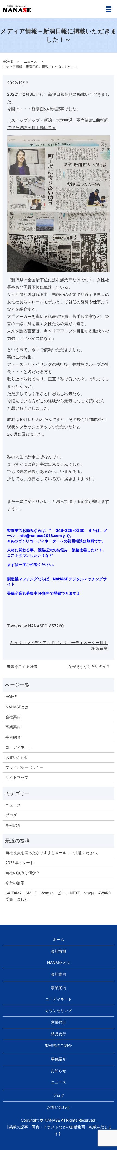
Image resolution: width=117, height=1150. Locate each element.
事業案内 (13, 726)
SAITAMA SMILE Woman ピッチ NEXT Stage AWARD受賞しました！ (58, 896)
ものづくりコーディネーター (73, 642)
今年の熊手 (14, 883)
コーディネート (18, 747)
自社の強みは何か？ (22, 872)
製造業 (102, 648)
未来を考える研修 (22, 666)
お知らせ (58, 1070)
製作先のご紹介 (58, 1045)
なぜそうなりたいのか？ (89, 666)
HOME (8, 62)
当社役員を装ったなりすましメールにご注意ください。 (53, 852)
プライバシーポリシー (24, 767)
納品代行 (58, 1034)
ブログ (11, 815)
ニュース (30, 62)
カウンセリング (58, 1010)
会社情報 (58, 951)
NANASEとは (17, 706)
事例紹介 (13, 737)
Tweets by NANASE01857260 (35, 625)
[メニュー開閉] (108, 9)
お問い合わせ (16, 757)
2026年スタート (19, 862)
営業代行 (58, 1022)
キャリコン (20, 642)
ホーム (58, 939)
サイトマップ (16, 777)
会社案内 (13, 716)
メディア (38, 642)
